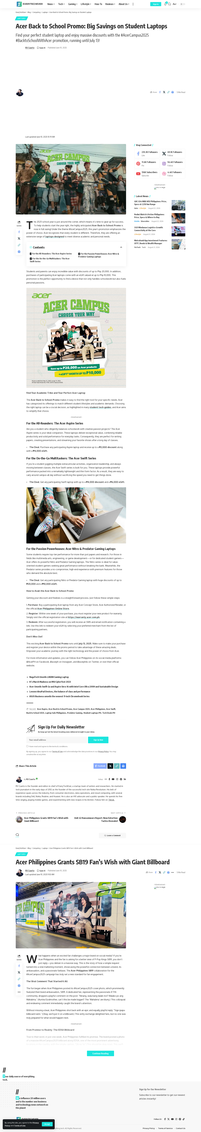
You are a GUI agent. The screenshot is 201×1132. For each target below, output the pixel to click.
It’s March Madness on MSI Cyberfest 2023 (50, 681)
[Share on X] (164, 92)
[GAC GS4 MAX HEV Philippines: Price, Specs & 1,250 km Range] (178, 205)
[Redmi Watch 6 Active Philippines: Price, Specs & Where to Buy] (178, 218)
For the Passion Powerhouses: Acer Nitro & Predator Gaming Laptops (98, 255)
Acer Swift (110, 709)
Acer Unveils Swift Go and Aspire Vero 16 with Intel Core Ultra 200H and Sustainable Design (73, 686)
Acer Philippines (98, 709)
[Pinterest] (121, 779)
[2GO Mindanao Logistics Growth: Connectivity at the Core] (178, 231)
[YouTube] (113, 779)
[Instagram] (117, 779)
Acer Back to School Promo (60, 709)
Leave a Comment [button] (114, 835)
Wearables (145, 221)
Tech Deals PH (108, 713)
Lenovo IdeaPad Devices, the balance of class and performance (59, 691)
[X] (172, 153)
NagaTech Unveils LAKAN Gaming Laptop (49, 677)
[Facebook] (109, 779)
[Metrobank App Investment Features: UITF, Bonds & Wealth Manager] (178, 244)
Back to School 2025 (35, 713)
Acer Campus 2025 (81, 709)
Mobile (136, 221)
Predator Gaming (74, 713)
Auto (136, 208)
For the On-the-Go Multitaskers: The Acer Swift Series (50, 260)
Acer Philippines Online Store (53, 608)
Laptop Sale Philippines (55, 713)
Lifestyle (142, 208)
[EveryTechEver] (29, 4)
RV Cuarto (29, 47)
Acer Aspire (42, 709)
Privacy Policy (103, 751)
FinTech (137, 247)
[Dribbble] (172, 174)
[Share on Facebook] (160, 92)
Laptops (21, 18)
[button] (47, 1124)
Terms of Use (19, 1125)
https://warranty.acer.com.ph (84, 617)
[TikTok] (183, 1119)
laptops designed (54, 236)
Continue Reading (100, 1053)
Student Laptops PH (92, 713)
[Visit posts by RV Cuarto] (19, 779)
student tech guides (100, 407)
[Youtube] (146, 174)
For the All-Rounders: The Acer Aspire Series (52, 253)
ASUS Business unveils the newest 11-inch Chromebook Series (59, 696)
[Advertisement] (46, 92)
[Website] (105, 779)
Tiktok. (111, 800)
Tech (144, 247)
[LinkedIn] (125, 779)
